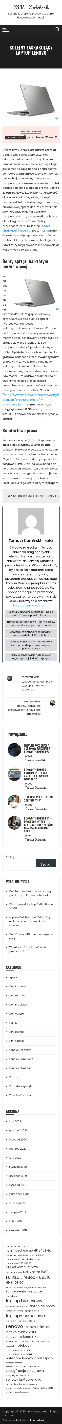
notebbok (10, 1346)
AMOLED (9, 1246)
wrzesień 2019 (18, 1203)
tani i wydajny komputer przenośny (22, 1384)
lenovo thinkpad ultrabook (17, 1341)
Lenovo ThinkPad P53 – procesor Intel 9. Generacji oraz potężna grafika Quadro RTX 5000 (38, 824)
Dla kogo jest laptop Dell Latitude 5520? (31, 906)
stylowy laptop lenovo (23, 1379)
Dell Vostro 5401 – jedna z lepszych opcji (32, 936)
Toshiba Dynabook (21, 1095)
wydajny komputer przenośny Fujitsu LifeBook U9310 (29, 1388)
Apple (13, 977)
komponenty (16, 1291)
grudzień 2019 (18, 1176)
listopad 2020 (18, 1139)
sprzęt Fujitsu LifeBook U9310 (19, 1375)
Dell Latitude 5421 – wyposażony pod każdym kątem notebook (30, 893)
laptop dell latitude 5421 (16, 1306)
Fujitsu (13, 1023)
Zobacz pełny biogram (30, 605)
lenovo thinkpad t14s (22, 1337)
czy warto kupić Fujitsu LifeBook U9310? (23, 1259)
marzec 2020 (18, 1149)
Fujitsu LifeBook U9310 (28, 1277)
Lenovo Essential (20, 1050)
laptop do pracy (42, 1306)
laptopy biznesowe (25, 1316)
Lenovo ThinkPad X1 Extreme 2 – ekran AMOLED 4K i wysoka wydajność (36, 774)
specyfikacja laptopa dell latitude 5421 (23, 1367)
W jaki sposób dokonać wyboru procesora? (29, 949)
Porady (14, 1077)
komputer (35, 1291)
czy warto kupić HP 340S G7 (18, 1263)
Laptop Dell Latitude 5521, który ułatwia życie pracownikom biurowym (29, 921)
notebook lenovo (19, 1358)
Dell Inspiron (17, 986)
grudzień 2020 (18, 1130)
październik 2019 (19, 1194)
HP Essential (17, 1032)
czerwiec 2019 (18, 1230)
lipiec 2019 (15, 1221)
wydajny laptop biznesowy (18, 1392)
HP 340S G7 (15, 1282)
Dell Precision (18, 1004)
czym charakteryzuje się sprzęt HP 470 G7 (25, 1255)
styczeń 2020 (18, 1167)
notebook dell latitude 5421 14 (19, 1354)
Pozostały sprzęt (20, 1086)
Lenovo (14, 1326)
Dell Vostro (16, 1014)
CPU (23, 1246)
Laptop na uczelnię (14, 1311)
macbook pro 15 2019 (40, 1341)
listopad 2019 (17, 1185)
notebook (23, 1345)
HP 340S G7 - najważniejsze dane (21, 1287)
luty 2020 (15, 1158)
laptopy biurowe (32, 1311)
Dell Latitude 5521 (14, 1272)
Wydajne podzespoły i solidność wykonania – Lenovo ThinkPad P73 (38, 748)
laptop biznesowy (24, 1301)
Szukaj (10, 857)
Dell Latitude (17, 995)
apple (17, 1246)
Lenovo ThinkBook (21, 1059)
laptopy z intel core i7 (27, 1321)
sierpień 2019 (17, 1212)
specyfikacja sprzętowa (25, 1371)
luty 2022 (15, 1121)
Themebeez (38, 1420)
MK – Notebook (31, 7)
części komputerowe (22, 1267)
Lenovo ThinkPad (31, 131)
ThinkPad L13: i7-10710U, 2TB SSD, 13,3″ (38, 798)
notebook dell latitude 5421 (18, 1350)
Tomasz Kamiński (46, 137)
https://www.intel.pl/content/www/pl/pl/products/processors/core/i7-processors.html (30, 399)
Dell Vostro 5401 (35, 1272)
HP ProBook (17, 1041)
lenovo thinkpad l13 (21, 1332)
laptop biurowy (12, 1296)
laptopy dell (11, 1321)
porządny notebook (14, 1363)
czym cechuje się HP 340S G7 (29, 1250)
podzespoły (43, 1358)
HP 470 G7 (42, 1287)
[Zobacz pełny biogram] (48, 605)
